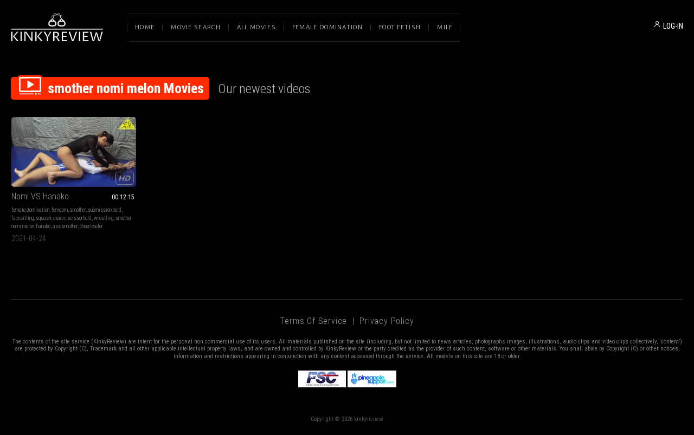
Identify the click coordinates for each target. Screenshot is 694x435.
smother (78, 210)
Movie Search (196, 27)
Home (145, 27)
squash (43, 218)
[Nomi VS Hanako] (73, 152)
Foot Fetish (400, 27)
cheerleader (91, 226)
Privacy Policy (386, 321)
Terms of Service (313, 321)
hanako (43, 226)
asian (59, 218)
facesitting (22, 218)
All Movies (256, 27)
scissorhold (79, 218)
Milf (444, 27)
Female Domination (327, 27)
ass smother (65, 226)
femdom (60, 210)
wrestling (103, 218)
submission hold (104, 210)
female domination (30, 210)
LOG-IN (673, 26)
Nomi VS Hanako (40, 196)
